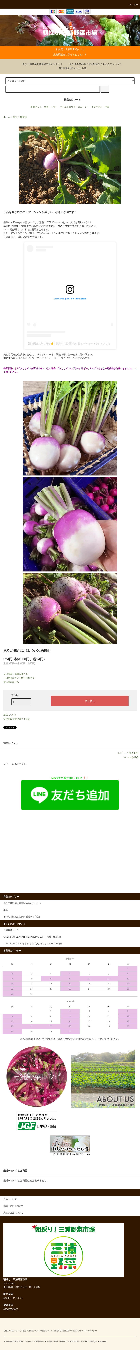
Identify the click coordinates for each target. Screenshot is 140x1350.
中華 (107, 107)
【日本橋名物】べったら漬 (72, 68)
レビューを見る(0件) (128, 753)
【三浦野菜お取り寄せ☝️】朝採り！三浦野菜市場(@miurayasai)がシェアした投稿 (71, 343)
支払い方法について (12, 1331)
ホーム (6, 117)
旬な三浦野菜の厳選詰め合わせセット (42, 64)
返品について (10, 714)
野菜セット (36, 107)
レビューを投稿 (130, 757)
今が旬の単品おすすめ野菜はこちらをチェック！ (95, 64)
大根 (46, 107)
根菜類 (23, 117)
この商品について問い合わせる (18, 678)
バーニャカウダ (67, 107)
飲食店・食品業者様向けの (70, 49)
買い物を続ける (11, 682)
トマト (54, 107)
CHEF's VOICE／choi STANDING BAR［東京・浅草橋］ (32, 937)
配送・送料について (31, 1331)
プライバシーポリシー (87, 1331)
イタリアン (96, 107)
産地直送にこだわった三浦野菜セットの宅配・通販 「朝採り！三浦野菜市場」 (48, 1341)
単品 (15, 117)
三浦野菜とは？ (11, 930)
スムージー (83, 107)
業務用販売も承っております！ (70, 54)
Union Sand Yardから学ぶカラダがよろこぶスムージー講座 (32, 943)
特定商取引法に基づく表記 (16, 719)
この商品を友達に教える (15, 673)
